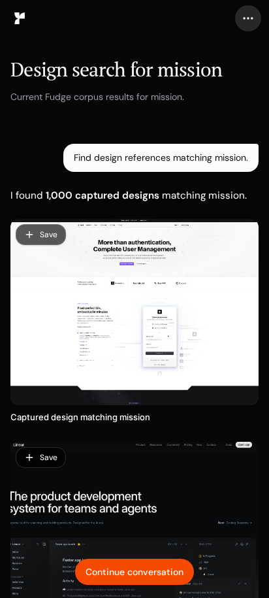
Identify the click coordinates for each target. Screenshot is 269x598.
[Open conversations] (19, 18)
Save (48, 234)
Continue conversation (134, 572)
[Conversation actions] (248, 18)
